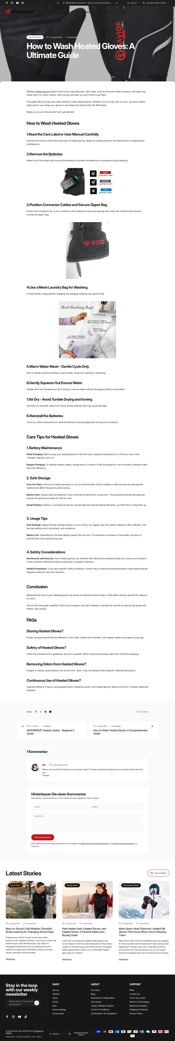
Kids (54, 1006)
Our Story (95, 990)
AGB (33, 1037)
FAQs (132, 990)
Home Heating (59, 1009)
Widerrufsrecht (10, 1037)
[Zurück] (58, 3)
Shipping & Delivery (139, 1009)
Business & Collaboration (102, 998)
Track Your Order (137, 998)
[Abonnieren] (36, 1003)
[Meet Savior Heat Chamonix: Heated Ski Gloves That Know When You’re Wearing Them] (144, 900)
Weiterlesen (10, 959)
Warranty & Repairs (138, 1006)
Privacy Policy (136, 1013)
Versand (39, 1037)
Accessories (58, 1013)
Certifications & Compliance (104, 1013)
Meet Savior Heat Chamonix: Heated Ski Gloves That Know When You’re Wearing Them (142, 932)
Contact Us (135, 994)
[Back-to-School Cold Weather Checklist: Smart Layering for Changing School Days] (31, 900)
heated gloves (43, 91)
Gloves (55, 990)
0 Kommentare (31, 923)
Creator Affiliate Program (102, 1006)
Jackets (56, 994)
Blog (93, 994)
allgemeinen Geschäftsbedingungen (94, 843)
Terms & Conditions (100, 1009)
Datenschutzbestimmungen (123, 843)
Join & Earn (96, 1002)
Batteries (55, 154)
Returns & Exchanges (140, 1002)
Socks (55, 1002)
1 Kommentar (144, 712)
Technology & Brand (131, 885)
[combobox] (133, 3)
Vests (55, 998)
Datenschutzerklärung (24, 1037)
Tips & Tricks (15, 885)
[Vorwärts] (116, 3)
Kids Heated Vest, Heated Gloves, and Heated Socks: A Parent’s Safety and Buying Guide (84, 932)
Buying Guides (72, 885)
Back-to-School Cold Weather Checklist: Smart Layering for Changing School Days (30, 930)
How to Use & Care (35, 37)
